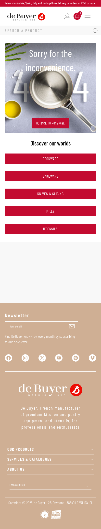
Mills (50, 211)
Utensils (50, 228)
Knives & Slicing (50, 193)
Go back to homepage (50, 123)
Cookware (50, 158)
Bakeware (50, 176)
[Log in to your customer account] (67, 16)
